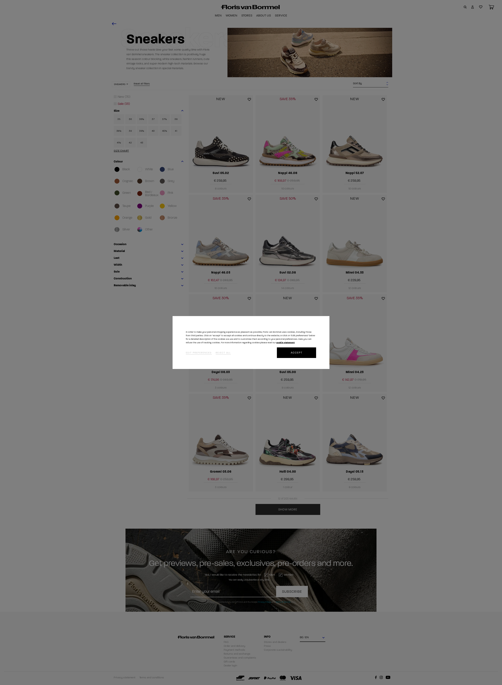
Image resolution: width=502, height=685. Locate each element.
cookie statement (285, 342)
